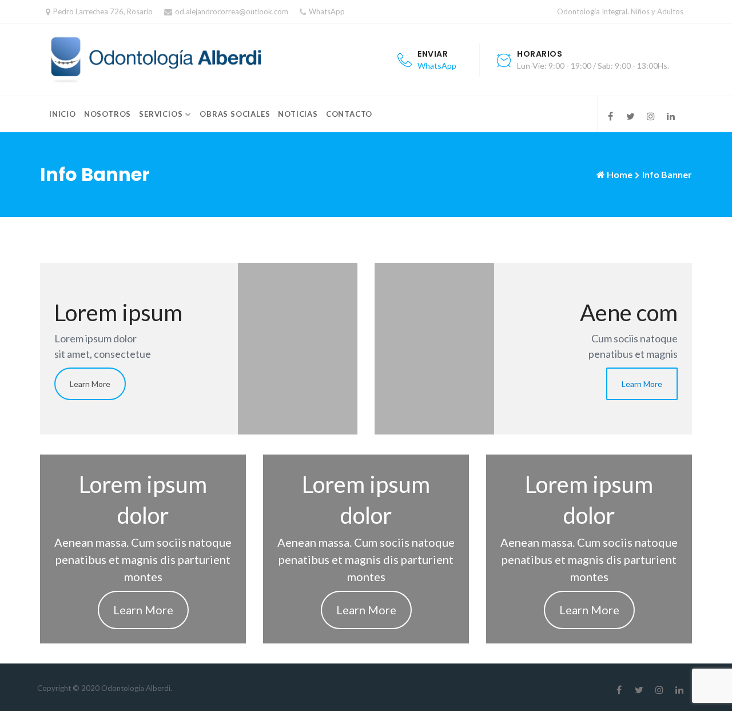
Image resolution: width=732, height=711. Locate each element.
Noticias (297, 113)
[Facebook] (610, 116)
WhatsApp (327, 11)
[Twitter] (630, 116)
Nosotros (107, 113)
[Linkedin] (670, 116)
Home (619, 174)
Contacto (349, 113)
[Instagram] (650, 116)
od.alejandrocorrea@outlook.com (231, 11)
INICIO (62, 113)
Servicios (160, 113)
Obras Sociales (235, 113)
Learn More (90, 384)
